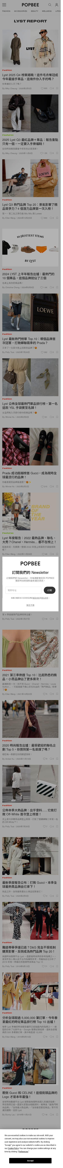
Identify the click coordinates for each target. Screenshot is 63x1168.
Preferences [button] (23, 1152)
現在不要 (30, 605)
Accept (30, 1161)
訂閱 (49, 590)
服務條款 (36, 598)
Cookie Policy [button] (13, 1148)
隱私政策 (44, 598)
